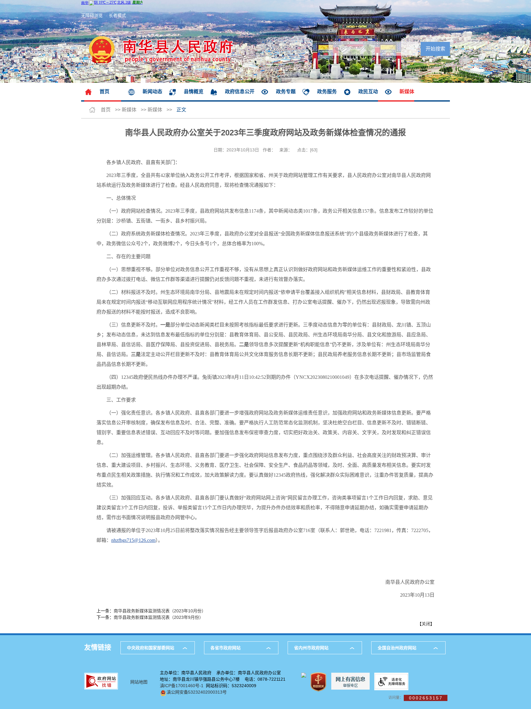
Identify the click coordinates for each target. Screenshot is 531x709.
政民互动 (368, 91)
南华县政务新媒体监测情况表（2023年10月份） (160, 610)
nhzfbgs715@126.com (133, 540)
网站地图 (139, 681)
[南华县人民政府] (157, 15)
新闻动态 (152, 91)
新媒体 (406, 91)
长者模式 (117, 15)
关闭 (426, 623)
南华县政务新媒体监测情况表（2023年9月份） (158, 617)
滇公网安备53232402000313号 (197, 692)
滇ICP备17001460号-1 (181, 685)
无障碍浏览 (92, 15)
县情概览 (193, 91)
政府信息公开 (239, 91)
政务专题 (286, 91)
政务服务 (327, 91)
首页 (104, 91)
